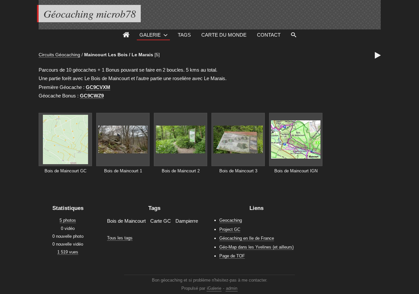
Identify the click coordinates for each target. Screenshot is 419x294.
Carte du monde (223, 35)
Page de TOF (232, 255)
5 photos (68, 220)
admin (231, 288)
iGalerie (214, 288)
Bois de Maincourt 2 (181, 170)
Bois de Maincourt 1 (123, 170)
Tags (184, 35)
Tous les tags (120, 237)
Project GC (229, 229)
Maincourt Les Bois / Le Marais (118, 54)
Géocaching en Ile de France (246, 238)
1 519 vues (67, 252)
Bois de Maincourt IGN (296, 170)
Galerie (150, 35)
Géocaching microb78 (90, 14)
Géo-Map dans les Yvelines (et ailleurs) (256, 247)
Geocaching (230, 220)
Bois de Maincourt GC (65, 170)
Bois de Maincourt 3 (238, 170)
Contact (269, 35)
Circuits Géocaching (59, 54)
